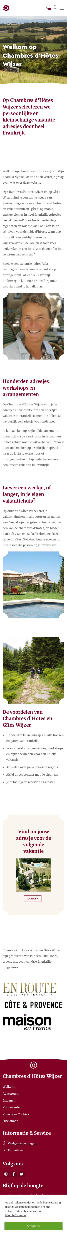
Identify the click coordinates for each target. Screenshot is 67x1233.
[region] (33, 1214)
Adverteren (11, 1093)
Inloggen (9, 1100)
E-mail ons (15, 1150)
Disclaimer (10, 1121)
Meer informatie (15, 1215)
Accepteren (34, 1226)
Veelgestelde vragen (21, 1143)
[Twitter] (21, 1174)
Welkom (8, 1086)
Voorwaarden (12, 1107)
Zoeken (32, 898)
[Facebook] (14, 1174)
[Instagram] (6, 1174)
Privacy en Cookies (16, 1114)
